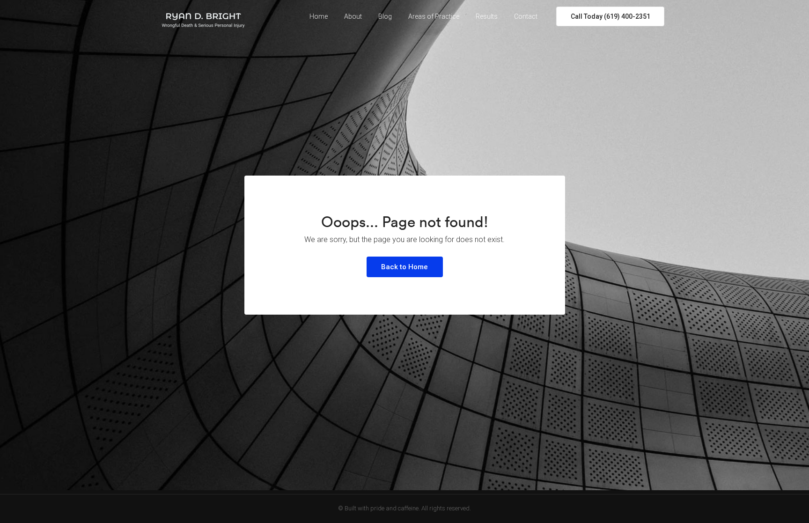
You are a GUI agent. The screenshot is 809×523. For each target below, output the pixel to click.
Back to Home (404, 267)
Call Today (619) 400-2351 (610, 16)
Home (318, 16)
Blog (385, 16)
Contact (525, 16)
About (353, 16)
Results (487, 16)
